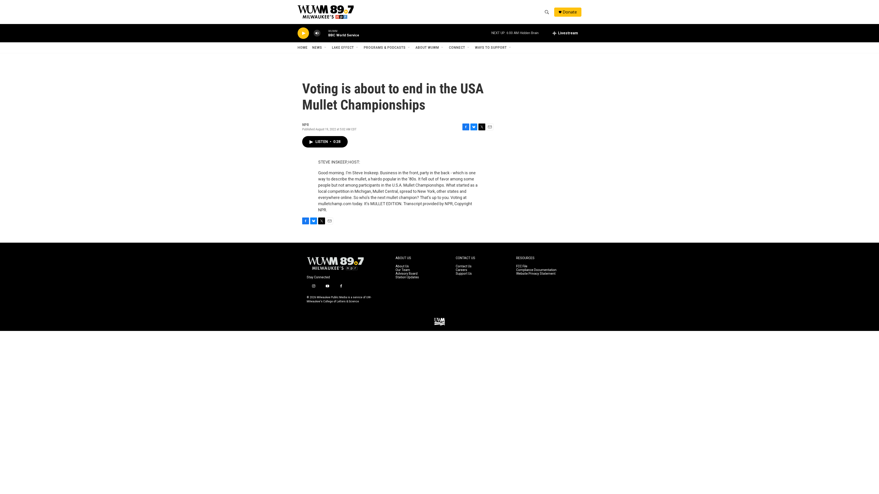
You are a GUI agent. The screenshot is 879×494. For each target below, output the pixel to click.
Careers (461, 270)
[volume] (317, 33)
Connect (457, 47)
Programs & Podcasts (385, 47)
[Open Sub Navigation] (325, 47)
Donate (570, 12)
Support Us (464, 273)
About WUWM (427, 47)
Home (303, 47)
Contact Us (464, 266)
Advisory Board (407, 273)
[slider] (324, 33)
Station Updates (407, 277)
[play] (303, 33)
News (317, 47)
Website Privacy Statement (536, 273)
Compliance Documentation (536, 270)
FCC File (521, 266)
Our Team (403, 270)
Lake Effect (343, 47)
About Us (402, 266)
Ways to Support (491, 47)
